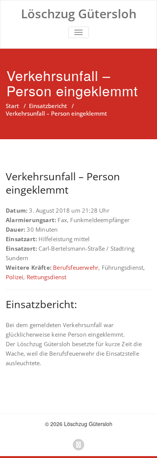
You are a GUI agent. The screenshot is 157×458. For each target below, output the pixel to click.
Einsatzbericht (48, 106)
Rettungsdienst (47, 277)
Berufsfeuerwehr (75, 267)
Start (12, 106)
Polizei (14, 277)
